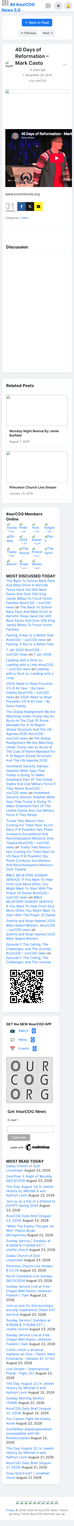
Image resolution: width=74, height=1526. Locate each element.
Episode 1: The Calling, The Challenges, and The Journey (28, 960)
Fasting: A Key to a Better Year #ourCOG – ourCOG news (30, 637)
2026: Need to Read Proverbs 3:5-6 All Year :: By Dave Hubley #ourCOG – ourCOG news (29, 690)
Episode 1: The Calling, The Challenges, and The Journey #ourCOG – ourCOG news (28, 948)
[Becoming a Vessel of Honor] (12, 564)
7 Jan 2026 (42, 654)
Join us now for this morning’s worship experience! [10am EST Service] (30, 1309)
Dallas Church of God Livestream (23, 1168)
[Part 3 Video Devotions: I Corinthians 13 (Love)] (49, 539)
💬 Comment (28, 233)
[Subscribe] (38, 206)
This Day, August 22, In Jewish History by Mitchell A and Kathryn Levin (30, 1452)
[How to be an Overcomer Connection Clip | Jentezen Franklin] (37, 527)
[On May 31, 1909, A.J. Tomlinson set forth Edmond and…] (12, 539)
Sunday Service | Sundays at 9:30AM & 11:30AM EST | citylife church (28, 1245)
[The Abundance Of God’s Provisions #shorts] (24, 551)
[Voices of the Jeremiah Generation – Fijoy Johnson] (12, 527)
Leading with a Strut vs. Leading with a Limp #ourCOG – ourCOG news (29, 664)
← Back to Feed (37, 22)
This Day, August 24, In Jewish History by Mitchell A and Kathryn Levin (29, 1191)
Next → (48, 33)
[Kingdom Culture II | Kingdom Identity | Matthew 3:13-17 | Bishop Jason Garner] (49, 527)
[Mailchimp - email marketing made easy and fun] (30, 1150)
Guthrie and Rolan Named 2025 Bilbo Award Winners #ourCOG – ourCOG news (30, 925)
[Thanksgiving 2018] (12, 551)
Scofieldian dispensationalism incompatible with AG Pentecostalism (29, 1433)
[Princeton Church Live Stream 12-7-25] (37, 551)
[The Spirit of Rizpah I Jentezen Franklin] (49, 551)
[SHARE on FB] (21, 206)
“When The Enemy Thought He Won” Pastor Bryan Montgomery (30, 1230)
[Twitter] (30, 206)
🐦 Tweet (63, 233)
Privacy (10, 1510)
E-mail (13, 1120)
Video (24, 217)
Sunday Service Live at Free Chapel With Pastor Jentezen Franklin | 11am (28, 1290)
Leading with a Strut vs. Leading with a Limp (29, 673)
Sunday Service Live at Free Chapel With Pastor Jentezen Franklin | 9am (28, 1339)
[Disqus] (37, 311)
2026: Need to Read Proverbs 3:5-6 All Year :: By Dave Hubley (29, 701)
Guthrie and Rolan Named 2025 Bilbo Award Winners (30, 936)
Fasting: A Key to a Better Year (30, 644)
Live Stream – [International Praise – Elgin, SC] (27, 1371)
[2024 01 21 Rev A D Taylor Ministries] (24, 539)
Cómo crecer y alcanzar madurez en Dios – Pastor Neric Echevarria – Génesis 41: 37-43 (31, 1354)
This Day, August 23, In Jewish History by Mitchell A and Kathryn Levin (30, 1387)
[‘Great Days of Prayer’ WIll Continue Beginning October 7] (24, 564)
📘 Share (45, 233)
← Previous (28, 33)
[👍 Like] (10, 233)
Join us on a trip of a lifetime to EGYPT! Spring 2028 (31, 1203)
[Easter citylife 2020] (37, 539)
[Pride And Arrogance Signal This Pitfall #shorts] (24, 527)
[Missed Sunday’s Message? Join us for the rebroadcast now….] (37, 564)
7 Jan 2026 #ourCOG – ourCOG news (24, 652)
